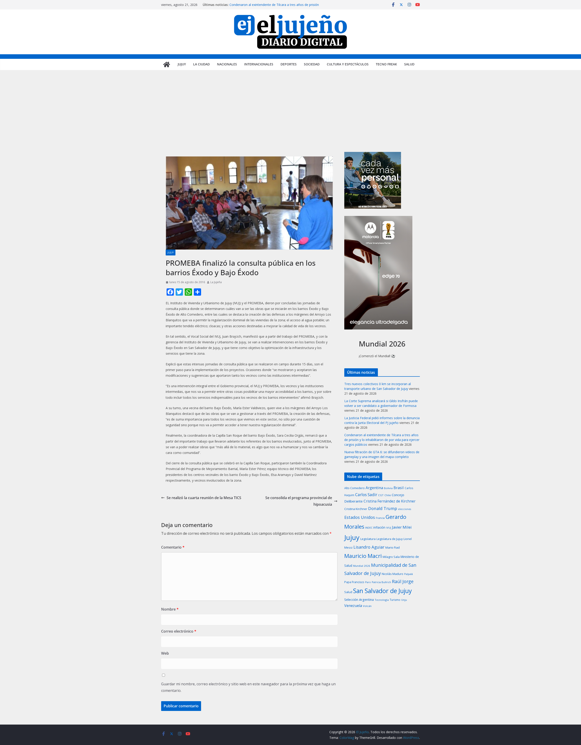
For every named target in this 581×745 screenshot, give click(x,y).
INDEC (368, 527)
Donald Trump (382, 508)
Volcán (367, 606)
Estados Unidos (359, 517)
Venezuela (353, 605)
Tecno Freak (386, 64)
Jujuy (182, 64)
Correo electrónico (178, 631)
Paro (368, 582)
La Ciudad (201, 64)
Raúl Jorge (403, 581)
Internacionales (258, 64)
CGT (381, 495)
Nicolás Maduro (392, 574)
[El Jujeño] (166, 64)
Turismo (395, 600)
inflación (379, 527)
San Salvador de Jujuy (382, 591)
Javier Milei (402, 527)
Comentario (173, 547)
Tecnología (382, 599)
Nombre (170, 609)
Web (165, 653)
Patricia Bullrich (381, 582)
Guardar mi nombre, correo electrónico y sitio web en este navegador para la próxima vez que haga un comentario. (248, 687)
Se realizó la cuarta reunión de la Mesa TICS (204, 497)
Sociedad (312, 64)
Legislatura (368, 539)
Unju (404, 599)
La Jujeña (216, 282)
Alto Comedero (354, 488)
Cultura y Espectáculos (348, 64)
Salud (409, 64)
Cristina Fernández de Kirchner (390, 501)
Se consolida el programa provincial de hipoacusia (298, 501)
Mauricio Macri (363, 555)
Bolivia (388, 488)
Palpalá (408, 574)
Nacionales (227, 64)
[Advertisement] (290, 118)
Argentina (374, 487)
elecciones (404, 509)
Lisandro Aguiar (368, 547)
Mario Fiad (392, 547)
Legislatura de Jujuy (390, 539)
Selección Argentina (359, 599)
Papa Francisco (354, 582)
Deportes (289, 64)
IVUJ (388, 527)
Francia (380, 518)
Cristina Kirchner (355, 509)
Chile (387, 495)
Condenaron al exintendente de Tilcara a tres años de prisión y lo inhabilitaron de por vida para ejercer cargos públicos (274, 6)
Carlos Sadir (366, 494)
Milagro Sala (391, 557)
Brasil (399, 487)
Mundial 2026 (361, 565)
